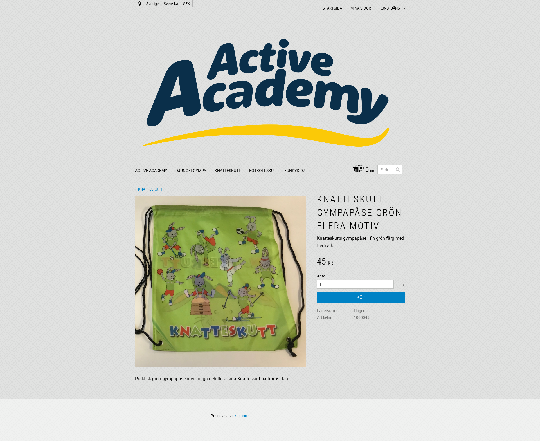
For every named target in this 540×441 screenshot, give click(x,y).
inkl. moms (240, 415)
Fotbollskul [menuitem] (262, 170)
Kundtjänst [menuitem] (390, 8)
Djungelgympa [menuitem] (191, 170)
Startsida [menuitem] (332, 8)
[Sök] (398, 169)
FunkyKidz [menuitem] (294, 170)
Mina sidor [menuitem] (360, 8)
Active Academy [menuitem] (151, 170)
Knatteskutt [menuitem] (228, 170)
